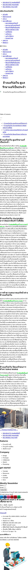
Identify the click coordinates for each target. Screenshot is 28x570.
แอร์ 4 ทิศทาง (9, 36)
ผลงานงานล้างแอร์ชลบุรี (12, 25)
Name (2, 485)
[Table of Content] (14, 118)
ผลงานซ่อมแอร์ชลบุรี (11, 23)
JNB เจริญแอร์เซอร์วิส (6, 11)
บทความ (5, 40)
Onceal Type (9, 38)
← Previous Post (5, 429)
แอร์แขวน (8, 34)
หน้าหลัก (5, 14)
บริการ (5, 19)
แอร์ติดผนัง (8, 31)
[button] (14, 46)
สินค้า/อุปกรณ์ (7, 16)
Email (2, 487)
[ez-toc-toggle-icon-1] (14, 119)
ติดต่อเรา (5, 42)
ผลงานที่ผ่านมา (7, 21)
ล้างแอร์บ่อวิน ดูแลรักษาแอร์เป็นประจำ (15, 123)
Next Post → (14, 429)
